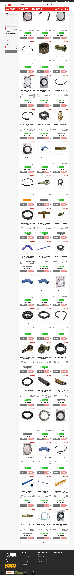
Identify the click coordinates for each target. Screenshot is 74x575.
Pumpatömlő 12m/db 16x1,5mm (44, 124)
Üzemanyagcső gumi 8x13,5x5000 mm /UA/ (44, 324)
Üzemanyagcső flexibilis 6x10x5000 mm (44, 425)
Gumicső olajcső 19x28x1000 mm (27, 56)
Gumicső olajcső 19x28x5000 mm (27, 390)
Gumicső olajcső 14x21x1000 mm (27, 24)
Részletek (23, 37)
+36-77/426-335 (52, 1)
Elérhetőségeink (41, 1)
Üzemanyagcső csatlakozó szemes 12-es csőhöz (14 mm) (27, 358)
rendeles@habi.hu (59, 1)
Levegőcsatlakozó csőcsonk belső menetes (60, 57)
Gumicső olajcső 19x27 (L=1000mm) (61, 90)
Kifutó (8, 42)
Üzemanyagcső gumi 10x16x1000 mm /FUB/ (27, 91)
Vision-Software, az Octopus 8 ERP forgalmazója (60, 573)
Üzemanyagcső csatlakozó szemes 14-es (44, 191)
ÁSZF (23, 563)
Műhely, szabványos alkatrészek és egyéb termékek (61, 9)
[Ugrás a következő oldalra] (65, 542)
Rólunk (24, 554)
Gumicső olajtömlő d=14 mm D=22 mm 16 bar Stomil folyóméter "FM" (61, 391)
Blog (29, 1)
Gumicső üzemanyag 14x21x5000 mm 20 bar (60, 425)
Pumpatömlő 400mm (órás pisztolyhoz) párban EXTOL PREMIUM (44, 25)
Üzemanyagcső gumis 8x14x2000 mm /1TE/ (44, 91)
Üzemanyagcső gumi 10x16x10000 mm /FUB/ (27, 425)
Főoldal (6, 1)
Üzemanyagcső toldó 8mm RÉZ (60, 157)
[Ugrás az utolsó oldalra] (67, 542)
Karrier (32, 1)
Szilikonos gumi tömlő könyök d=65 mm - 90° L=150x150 (44, 458)
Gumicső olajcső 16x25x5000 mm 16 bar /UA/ (44, 391)
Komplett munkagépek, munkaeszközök (35, 9)
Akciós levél (36, 1)
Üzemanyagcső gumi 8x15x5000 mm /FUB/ (60, 525)
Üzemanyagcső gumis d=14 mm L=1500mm (60, 458)
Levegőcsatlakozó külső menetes (60, 223)
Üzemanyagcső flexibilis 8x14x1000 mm (27, 458)
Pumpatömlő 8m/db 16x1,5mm (61, 190)
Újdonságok (17, 1)
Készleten (8, 31)
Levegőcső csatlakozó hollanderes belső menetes (44, 358)
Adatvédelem (25, 564)
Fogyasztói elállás (42, 554)
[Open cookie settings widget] (2, 573)
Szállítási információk (43, 561)
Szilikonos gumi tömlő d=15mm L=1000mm (44, 492)
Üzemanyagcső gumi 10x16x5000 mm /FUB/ (27, 158)
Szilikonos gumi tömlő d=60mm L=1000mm (27, 492)
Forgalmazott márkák (43, 559)
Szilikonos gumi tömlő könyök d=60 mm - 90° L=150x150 (27, 291)
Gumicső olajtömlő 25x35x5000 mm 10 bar (27, 224)
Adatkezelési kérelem (27, 566)
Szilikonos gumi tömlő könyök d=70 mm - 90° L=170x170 (44, 291)
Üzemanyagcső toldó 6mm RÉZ (27, 524)
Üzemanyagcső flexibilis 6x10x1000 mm (61, 291)
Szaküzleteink (25, 561)
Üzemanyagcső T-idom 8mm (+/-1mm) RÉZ (44, 224)
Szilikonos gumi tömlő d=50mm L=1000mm (44, 257)
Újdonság (8, 40)
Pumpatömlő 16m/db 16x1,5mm (60, 256)
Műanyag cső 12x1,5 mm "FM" (60, 357)
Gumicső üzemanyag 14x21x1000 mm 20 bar (27, 191)
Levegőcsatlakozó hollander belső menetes (44, 57)
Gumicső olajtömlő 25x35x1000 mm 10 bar (27, 125)
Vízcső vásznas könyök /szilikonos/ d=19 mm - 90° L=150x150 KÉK (27, 257)
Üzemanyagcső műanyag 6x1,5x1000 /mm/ (44, 525)
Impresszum (25, 558)
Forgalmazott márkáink (24, 1)
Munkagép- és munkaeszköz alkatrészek (48, 8)
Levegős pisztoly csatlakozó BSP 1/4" (60, 124)
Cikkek (57, 554)
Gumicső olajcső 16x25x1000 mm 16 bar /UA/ (61, 324)
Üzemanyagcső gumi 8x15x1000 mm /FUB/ (60, 25)
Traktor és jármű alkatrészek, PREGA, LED (11, 9)
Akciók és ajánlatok (11, 1)
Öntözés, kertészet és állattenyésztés (23, 9)
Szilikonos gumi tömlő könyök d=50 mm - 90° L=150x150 (44, 158)
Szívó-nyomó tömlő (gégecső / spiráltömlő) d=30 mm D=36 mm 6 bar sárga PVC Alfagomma (61, 492)
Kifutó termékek (42, 558)
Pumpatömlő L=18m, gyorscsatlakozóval (27, 324)
